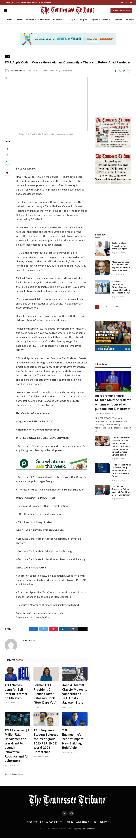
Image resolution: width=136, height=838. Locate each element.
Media (105, 20)
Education (58, 20)
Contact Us (57, 2)
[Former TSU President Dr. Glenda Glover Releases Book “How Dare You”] (46, 674)
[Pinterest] (7, 166)
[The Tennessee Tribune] (68, 10)
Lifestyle (71, 20)
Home (7, 2)
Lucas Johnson (19, 71)
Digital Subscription (29, 2)
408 (116, 307)
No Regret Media (88, 829)
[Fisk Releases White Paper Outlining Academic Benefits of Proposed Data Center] (102, 468)
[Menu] (5, 10)
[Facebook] (7, 148)
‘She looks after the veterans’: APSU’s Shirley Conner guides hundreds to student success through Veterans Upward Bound (121, 446)
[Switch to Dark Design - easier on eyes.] (127, 2)
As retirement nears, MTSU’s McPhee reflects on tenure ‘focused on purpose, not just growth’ (113, 402)
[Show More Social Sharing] (129, 71)
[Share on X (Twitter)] (120, 71)
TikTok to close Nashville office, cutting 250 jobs (119, 246)
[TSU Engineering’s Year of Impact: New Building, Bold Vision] (75, 719)
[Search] (131, 2)
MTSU (99, 413)
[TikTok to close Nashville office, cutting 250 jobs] (102, 248)
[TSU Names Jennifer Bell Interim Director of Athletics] (17, 674)
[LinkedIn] (7, 160)
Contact (104, 822)
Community (43, 20)
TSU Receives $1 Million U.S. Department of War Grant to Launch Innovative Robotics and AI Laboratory (17, 746)
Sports (95, 20)
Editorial (30, 20)
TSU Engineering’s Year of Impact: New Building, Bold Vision (73, 739)
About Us (15, 2)
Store (70, 822)
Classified (117, 20)
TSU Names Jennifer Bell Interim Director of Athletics (16, 691)
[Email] (7, 173)
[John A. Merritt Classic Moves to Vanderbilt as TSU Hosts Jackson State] (75, 674)
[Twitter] (7, 154)
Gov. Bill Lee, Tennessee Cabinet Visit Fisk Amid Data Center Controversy (121, 490)
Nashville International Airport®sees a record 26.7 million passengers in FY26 (121, 287)
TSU (7, 56)
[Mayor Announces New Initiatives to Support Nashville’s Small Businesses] (102, 267)
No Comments (51, 71)
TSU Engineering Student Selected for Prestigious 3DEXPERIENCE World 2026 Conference (45, 741)
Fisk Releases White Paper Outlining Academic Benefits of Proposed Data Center (121, 470)
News (19, 20)
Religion (83, 20)
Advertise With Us (121, 10)
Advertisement (45, 2)
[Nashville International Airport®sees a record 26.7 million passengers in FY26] (102, 287)
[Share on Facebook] (116, 71)
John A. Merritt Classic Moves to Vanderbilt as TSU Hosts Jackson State (74, 693)
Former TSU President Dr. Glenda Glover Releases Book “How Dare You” (45, 693)
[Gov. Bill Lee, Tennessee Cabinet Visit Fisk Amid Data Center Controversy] (102, 490)
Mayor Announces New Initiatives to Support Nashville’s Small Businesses (121, 266)
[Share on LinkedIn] (124, 71)
